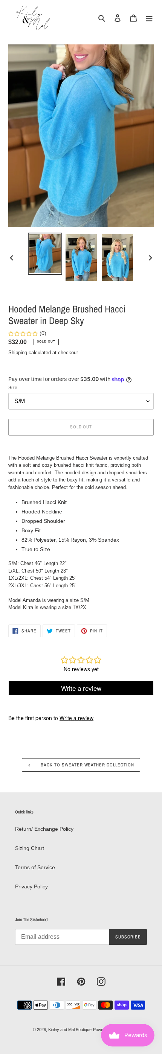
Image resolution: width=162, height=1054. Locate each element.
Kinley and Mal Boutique (70, 1029)
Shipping (17, 352)
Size (12, 387)
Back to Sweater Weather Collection (86, 765)
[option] (45, 254)
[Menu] (149, 18)
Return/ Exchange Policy (44, 829)
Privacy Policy (31, 886)
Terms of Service (35, 867)
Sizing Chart (29, 848)
